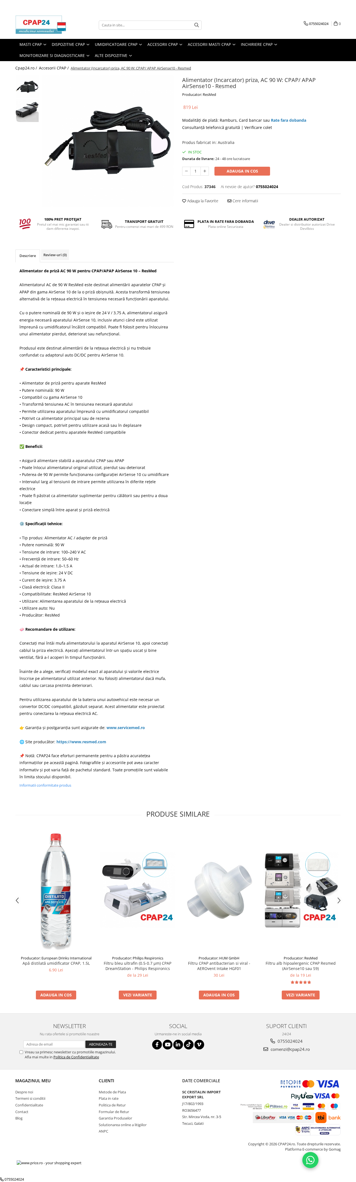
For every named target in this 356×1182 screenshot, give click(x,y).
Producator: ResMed (199, 94)
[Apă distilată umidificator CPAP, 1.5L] (56, 890)
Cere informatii (244, 200)
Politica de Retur (112, 1105)
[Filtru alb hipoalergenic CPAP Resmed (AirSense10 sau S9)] (300, 890)
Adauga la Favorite (202, 200)
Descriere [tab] (27, 255)
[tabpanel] (108, 141)
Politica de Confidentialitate (76, 1056)
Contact (21, 1111)
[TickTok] (189, 1044)
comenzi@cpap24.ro (290, 1049)
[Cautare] (197, 25)
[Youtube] (167, 1044)
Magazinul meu (33, 1080)
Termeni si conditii (30, 1098)
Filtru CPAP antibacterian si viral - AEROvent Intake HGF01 (219, 966)
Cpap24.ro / (26, 68)
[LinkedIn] (178, 1044)
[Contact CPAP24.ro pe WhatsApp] (310, 1160)
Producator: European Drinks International (56, 958)
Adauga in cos (242, 171)
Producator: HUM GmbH (219, 958)
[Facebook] (157, 1044)
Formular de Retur (114, 1111)
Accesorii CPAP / (54, 68)
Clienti (106, 1080)
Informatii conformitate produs (45, 785)
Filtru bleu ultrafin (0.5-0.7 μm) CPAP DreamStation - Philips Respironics (137, 966)
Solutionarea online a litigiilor (123, 1124)
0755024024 (289, 1041)
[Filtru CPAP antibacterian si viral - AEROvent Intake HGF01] (219, 890)
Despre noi (24, 1091)
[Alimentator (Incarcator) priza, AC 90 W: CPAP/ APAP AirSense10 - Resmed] (108, 141)
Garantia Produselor (115, 1118)
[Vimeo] (199, 1044)
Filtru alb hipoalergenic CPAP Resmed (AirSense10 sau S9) (301, 966)
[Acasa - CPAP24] (43, 25)
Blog (19, 1118)
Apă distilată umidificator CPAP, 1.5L (56, 963)
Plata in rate (108, 1098)
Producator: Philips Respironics (137, 958)
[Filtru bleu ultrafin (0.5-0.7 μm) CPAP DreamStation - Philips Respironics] (137, 890)
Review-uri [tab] (55, 254)
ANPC (103, 1131)
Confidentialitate (29, 1105)
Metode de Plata (112, 1091)
